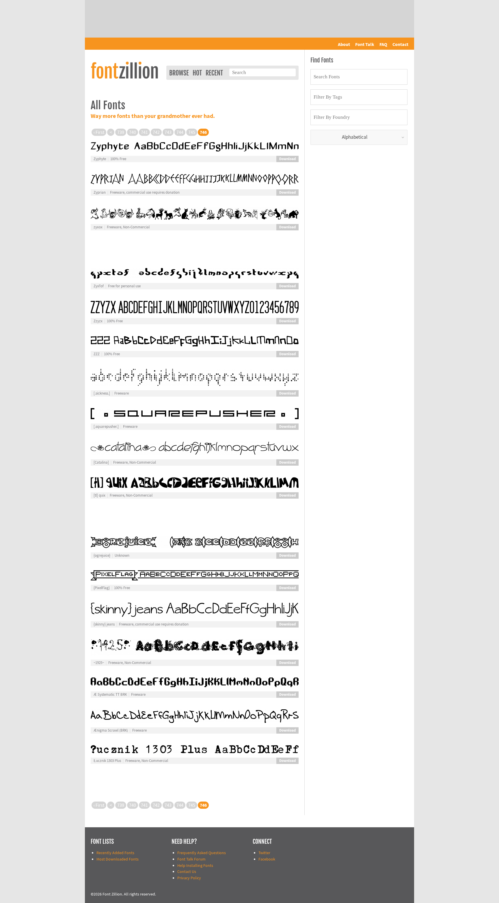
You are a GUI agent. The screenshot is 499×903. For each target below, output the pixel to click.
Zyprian (100, 192)
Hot (197, 73)
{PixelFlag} (102, 588)
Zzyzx (98, 321)
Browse (179, 73)
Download (287, 159)
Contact (400, 44)
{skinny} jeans (104, 624)
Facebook (266, 859)
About (344, 44)
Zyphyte (100, 159)
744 (179, 132)
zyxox (98, 227)
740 (132, 132)
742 (156, 132)
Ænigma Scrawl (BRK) (111, 730)
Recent (214, 73)
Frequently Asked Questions (201, 853)
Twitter (264, 853)
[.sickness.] (102, 393)
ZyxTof (99, 286)
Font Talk (364, 44)
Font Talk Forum (191, 859)
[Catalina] (101, 462)
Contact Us (186, 871)
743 (168, 132)
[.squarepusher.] (106, 426)
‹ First (99, 132)
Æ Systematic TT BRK (110, 694)
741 (144, 132)
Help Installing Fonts (195, 865)
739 (120, 132)
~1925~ (99, 662)
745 (191, 132)
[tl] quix (99, 495)
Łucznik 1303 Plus (107, 760)
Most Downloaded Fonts (117, 859)
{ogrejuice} (102, 555)
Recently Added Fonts (115, 853)
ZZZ (97, 354)
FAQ (383, 44)
